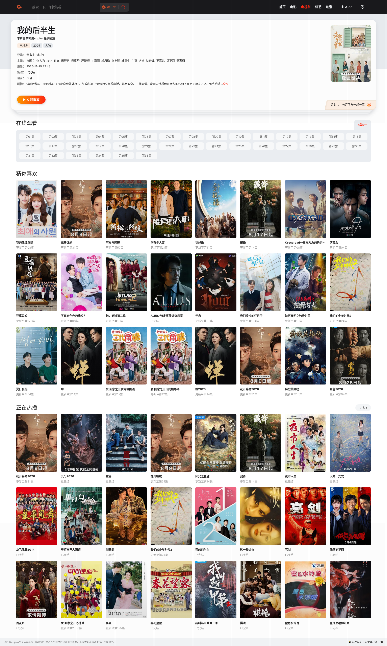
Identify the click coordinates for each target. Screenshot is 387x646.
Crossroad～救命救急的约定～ (305, 242)
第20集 (123, 146)
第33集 (76, 155)
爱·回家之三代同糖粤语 (165, 389)
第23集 (193, 146)
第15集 (356, 136)
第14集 (333, 136)
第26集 (263, 146)
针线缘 (199, 242)
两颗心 (334, 242)
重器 (108, 476)
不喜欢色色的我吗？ (73, 315)
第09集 (216, 136)
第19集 (100, 146)
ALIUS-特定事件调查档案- (167, 315)
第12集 (286, 136)
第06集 (146, 136)
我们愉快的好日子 (251, 315)
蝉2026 (200, 389)
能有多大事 (158, 242)
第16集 (29, 146)
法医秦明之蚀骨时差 (297, 315)
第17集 (53, 146)
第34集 (100, 155)
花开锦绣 (66, 242)
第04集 (100, 136)
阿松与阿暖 (113, 242)
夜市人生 (290, 476)
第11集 (263, 136)
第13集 (310, 136)
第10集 (240, 136)
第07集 (170, 136)
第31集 (29, 155)
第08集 (193, 136)
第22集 (169, 146)
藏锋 (243, 242)
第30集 (356, 146)
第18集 (76, 146)
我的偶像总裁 (24, 242)
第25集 (239, 146)
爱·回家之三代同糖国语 (120, 389)
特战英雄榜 (292, 389)
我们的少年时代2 (340, 315)
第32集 (53, 155)
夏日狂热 (21, 389)
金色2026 (336, 389)
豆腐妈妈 (21, 315)
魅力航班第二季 (116, 315)
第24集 (216, 146)
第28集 (310, 146)
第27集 (286, 146)
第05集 (123, 136)
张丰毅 (115, 60)
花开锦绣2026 (249, 389)
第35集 (123, 155)
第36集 (146, 155)
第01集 (29, 136)
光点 (198, 315)
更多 (362, 407)
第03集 (76, 136)
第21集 (146, 146)
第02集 (53, 136)
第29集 (333, 146)
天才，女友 (337, 476)
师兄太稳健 (202, 476)
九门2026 (67, 476)
